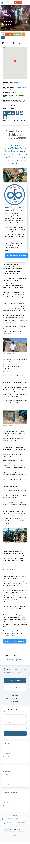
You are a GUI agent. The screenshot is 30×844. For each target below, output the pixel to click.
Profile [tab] (9, 34)
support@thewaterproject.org (16, 698)
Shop (4, 805)
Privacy (21, 837)
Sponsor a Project (15, 688)
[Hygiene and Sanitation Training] (21, 113)
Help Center (16, 701)
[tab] (3, 34)
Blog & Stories (6, 802)
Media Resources (6, 795)
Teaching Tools (6, 799)
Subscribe (15, 733)
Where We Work (6, 753)
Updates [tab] (17, 34)
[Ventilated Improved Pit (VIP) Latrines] (17, 113)
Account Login (6, 808)
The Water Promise (14, 239)
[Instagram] (10, 830)
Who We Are (6, 747)
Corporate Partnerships (8, 777)
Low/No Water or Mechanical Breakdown (14, 100)
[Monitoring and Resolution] (5, 117)
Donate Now (16, 680)
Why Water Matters (7, 756)
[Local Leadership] (5, 113)
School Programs (6, 781)
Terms (25, 837)
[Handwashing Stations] (13, 113)
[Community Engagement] (9, 113)
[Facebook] (6, 830)
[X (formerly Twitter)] (19, 830)
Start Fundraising (7, 771)
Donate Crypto (6, 784)
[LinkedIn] (24, 830)
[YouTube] (15, 830)
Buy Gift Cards (6, 774)
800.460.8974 (16, 695)
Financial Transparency (8, 759)
